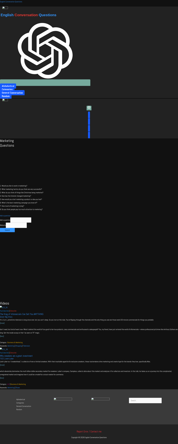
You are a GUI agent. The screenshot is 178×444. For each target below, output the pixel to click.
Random (19, 409)
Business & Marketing (15, 342)
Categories (20, 403)
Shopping (18, 346)
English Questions (28, 15)
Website (3, 225)
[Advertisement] (89, 166)
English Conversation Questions (11, 1)
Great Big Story (6, 316)
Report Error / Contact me (89, 431)
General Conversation (23, 406)
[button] (89, 215)
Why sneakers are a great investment (16, 355)
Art (8, 384)
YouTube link (4, 311)
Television (26, 346)
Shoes (17, 387)
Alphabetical (20, 399)
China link (13, 311)
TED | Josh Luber (7, 358)
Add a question (5, 215)
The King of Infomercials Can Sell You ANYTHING (21, 314)
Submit (7, 230)
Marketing (11, 346)
